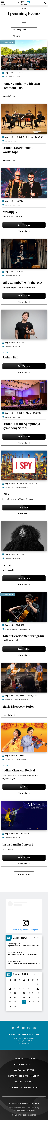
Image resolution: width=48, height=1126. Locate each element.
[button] (34, 974)
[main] (24, 513)
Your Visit (24, 1064)
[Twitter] (13, 1027)
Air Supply (9, 212)
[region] (24, 991)
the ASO (24, 1081)
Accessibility (19, 1110)
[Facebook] (18, 1027)
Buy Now (24, 507)
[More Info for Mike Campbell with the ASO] (24, 253)
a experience (24, 1115)
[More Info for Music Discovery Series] (24, 678)
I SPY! (6, 494)
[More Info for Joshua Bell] (24, 324)
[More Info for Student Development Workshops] (24, 119)
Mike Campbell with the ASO (22, 282)
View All (36, 938)
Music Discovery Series (18, 706)
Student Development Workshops (17, 150)
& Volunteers (24, 1087)
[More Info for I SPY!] (24, 465)
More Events (24, 874)
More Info (7, 96)
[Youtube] (23, 1027)
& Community (24, 1076)
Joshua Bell (10, 357)
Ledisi (6, 565)
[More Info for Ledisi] (24, 536)
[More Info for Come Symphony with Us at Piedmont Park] (24, 55)
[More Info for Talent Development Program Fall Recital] (24, 607)
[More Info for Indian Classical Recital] (24, 737)
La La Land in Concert (17, 844)
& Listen (24, 1070)
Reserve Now (23, 649)
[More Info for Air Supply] (24, 183)
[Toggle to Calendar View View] (24, 23)
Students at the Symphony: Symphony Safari (21, 426)
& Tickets (24, 1058)
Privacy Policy (33, 1108)
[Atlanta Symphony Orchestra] (24, 3)
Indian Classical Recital (18, 770)
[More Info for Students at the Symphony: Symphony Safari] (24, 395)
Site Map (31, 1110)
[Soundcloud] (34, 1027)
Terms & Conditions (16, 1108)
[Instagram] (28, 1027)
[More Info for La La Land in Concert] (24, 815)
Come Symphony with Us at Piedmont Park (21, 86)
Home (24, 8)
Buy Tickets (24, 225)
